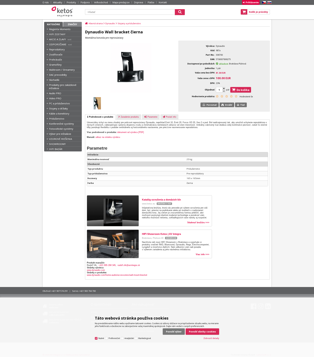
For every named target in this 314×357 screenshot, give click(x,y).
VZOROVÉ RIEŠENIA (60, 138)
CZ (263, 2)
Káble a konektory (59, 113)
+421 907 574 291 (59, 290)
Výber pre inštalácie (60, 133)
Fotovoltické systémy (61, 128)
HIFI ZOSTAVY (57, 34)
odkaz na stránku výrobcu (108, 137)
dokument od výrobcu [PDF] (130, 132)
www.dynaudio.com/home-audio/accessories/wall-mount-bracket (117, 275)
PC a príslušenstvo (59, 103)
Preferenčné (114, 338)
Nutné (101, 338)
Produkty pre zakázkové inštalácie (62, 86)
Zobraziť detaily (211, 338)
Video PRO (55, 98)
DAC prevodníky (58, 74)
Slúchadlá (54, 79)
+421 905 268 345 (107, 265)
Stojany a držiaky (58, 108)
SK (269, 2)
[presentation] (100, 116)
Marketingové (144, 338)
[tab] (100, 117)
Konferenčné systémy (61, 123)
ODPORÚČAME (57, 44)
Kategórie (53, 24)
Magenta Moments (59, 29)
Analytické (129, 338)
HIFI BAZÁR (55, 149)
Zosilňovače (55, 54)
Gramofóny (55, 64)
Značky (72, 24)
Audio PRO (55, 93)
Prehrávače (55, 59)
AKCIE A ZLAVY (57, 39)
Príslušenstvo (56, 118)
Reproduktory (57, 49)
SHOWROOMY (57, 144)
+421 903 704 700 (87, 290)
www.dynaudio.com (96, 270)
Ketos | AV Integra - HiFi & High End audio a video (63, 12)
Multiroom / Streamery (62, 69)
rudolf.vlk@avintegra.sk (129, 265)
